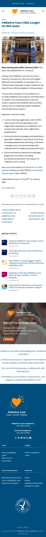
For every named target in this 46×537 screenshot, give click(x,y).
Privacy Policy (23, 527)
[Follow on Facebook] (16, 438)
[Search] (43, 11)
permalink (40, 204)
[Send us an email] (24, 438)
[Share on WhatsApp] (12, 196)
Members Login (18, 3)
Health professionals (33, 483)
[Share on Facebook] (17, 196)
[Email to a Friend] (25, 196)
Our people (6, 461)
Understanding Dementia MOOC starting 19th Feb (36, 215)
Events (27, 480)
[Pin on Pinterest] (29, 196)
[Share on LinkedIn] (34, 196)
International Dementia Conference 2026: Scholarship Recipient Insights (25, 286)
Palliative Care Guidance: (22, 423)
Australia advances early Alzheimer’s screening (26, 252)
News (4, 20)
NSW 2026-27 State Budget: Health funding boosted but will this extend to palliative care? (26, 263)
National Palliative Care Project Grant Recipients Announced (26, 242)
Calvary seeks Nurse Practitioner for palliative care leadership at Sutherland (11, 216)
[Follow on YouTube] (30, 438)
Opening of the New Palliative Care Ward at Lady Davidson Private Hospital (25, 275)
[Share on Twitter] (21, 196)
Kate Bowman (29, 33)
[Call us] (27, 438)
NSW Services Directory (11, 478)
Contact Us (30, 3)
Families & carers (32, 486)
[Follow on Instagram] (19, 438)
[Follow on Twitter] (22, 438)
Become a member (10, 483)
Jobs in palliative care (11, 480)
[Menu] (3, 11)
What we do (7, 458)
